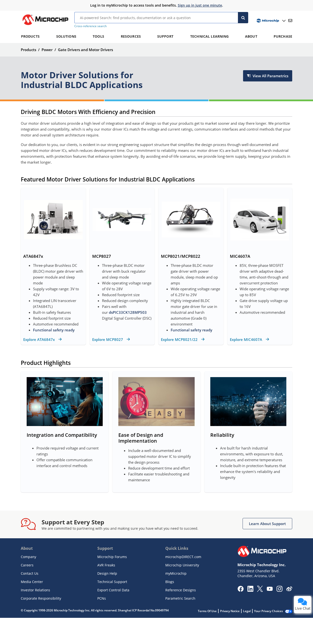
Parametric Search (180, 598)
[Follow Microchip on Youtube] (270, 589)
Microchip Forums (112, 556)
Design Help (107, 573)
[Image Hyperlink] (45, 24)
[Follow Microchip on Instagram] (279, 590)
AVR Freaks (106, 565)
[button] (267, 523)
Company (28, 556)
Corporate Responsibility (41, 598)
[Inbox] (290, 20)
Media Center (32, 581)
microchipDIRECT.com (183, 556)
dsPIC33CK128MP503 (128, 312)
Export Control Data (113, 590)
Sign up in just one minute (200, 5)
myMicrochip (176, 573)
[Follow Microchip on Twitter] (260, 590)
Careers (27, 565)
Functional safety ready (54, 329)
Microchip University (182, 565)
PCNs (101, 598)
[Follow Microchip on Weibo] (289, 589)
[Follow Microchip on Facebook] (240, 590)
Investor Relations (35, 590)
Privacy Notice (230, 611)
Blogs (169, 581)
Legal (247, 611)
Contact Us (29, 573)
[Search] (243, 17)
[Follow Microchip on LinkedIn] (250, 590)
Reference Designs (180, 590)
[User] (270, 20)
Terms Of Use (207, 611)
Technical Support (112, 581)
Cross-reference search (90, 26)
